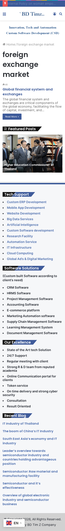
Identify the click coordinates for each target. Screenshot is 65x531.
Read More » (12, 116)
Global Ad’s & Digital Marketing (30, 259)
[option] (32, 154)
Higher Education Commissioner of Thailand (29, 167)
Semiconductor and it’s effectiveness (21, 485)
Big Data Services (20, 219)
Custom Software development (30, 230)
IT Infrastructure (20, 247)
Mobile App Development (26, 207)
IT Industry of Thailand (21, 423)
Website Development (24, 213)
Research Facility (20, 236)
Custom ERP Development (27, 202)
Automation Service (22, 242)
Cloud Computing (20, 253)
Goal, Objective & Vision (25, 3)
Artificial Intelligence (23, 225)
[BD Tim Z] (32, 13)
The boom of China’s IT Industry (28, 431)
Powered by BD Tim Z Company (32, 525)
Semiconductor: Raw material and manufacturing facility (30, 473)
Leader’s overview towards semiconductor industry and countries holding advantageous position (29, 457)
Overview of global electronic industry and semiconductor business (26, 499)
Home (10, 44)
